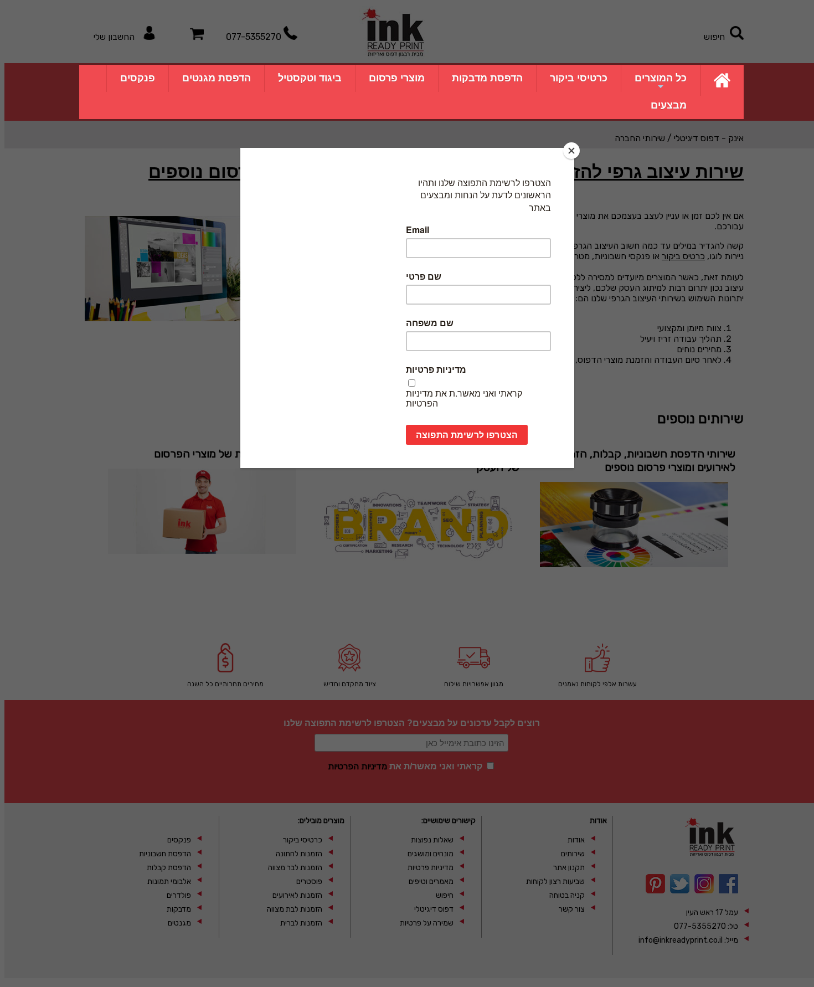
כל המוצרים (661, 78)
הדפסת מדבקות (487, 78)
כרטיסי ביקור (578, 78)
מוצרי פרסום (397, 78)
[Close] (571, 150)
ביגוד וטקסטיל (310, 78)
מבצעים (669, 105)
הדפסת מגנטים (216, 78)
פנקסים (137, 78)
